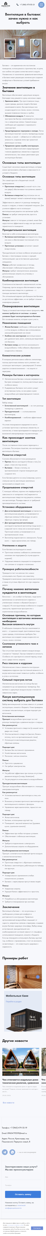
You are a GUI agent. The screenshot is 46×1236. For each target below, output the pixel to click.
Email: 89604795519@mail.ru (14, 1133)
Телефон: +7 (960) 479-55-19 (14, 1128)
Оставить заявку (23, 1194)
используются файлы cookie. (15, 1225)
